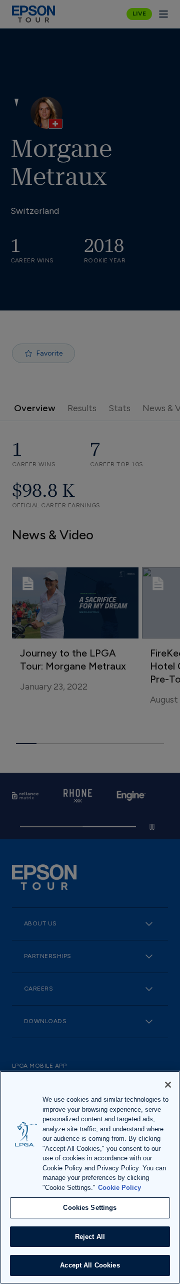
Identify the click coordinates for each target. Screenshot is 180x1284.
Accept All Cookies (90, 1265)
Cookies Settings (89, 1207)
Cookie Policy (119, 1187)
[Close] (168, 1085)
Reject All (90, 1236)
